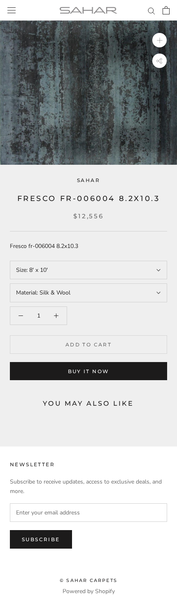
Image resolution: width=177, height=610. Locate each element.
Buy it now (88, 371)
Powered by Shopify (89, 591)
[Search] (151, 10)
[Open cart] (166, 10)
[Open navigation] (11, 10)
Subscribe (41, 539)
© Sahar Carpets (88, 580)
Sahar (88, 180)
